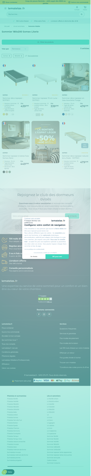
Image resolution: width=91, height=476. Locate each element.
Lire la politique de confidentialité (34, 249)
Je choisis (33, 256)
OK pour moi (57, 256)
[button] (4, 472)
